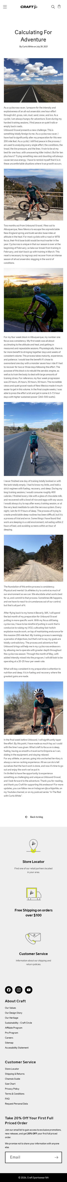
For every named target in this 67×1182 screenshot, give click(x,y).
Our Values (10, 1007)
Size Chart (10, 1083)
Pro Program (11, 1032)
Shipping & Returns (14, 1073)
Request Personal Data (16, 1103)
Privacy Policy (12, 1088)
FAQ (7, 1098)
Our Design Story (13, 1012)
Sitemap (9, 1042)
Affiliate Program (13, 1027)
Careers (9, 1037)
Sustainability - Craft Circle (18, 1022)
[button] (5, 7)
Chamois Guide (12, 1078)
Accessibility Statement (17, 1047)
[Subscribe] (56, 1157)
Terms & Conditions (14, 1093)
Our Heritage (11, 1017)
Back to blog (36, 816)
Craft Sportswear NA (38, 1177)
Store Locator (12, 1068)
